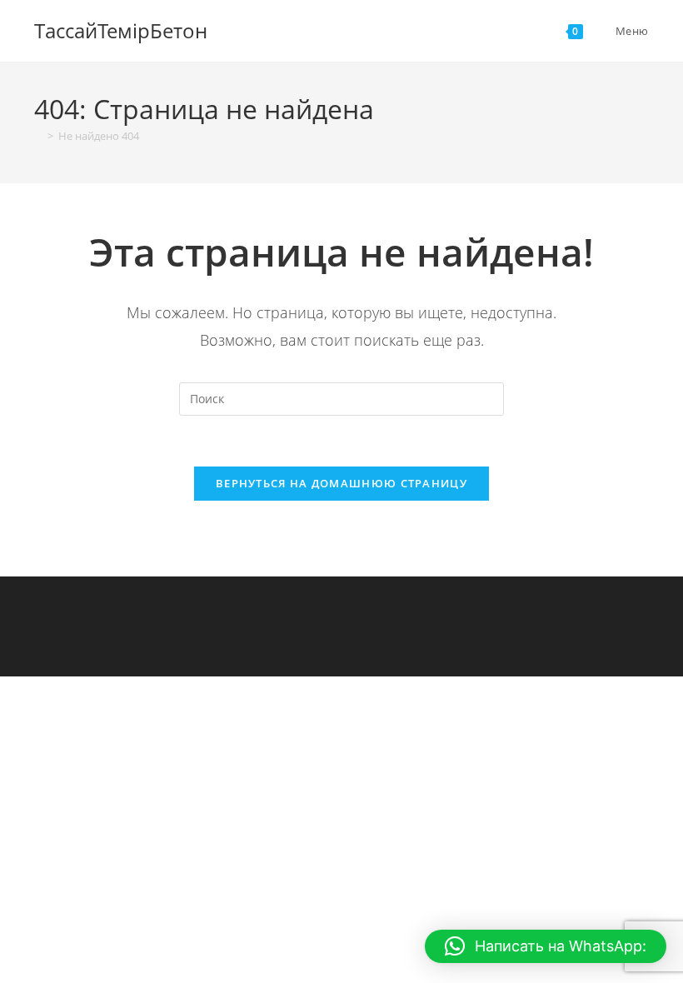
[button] (545, 946)
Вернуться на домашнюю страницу (341, 483)
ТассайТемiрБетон (120, 30)
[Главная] (38, 135)
